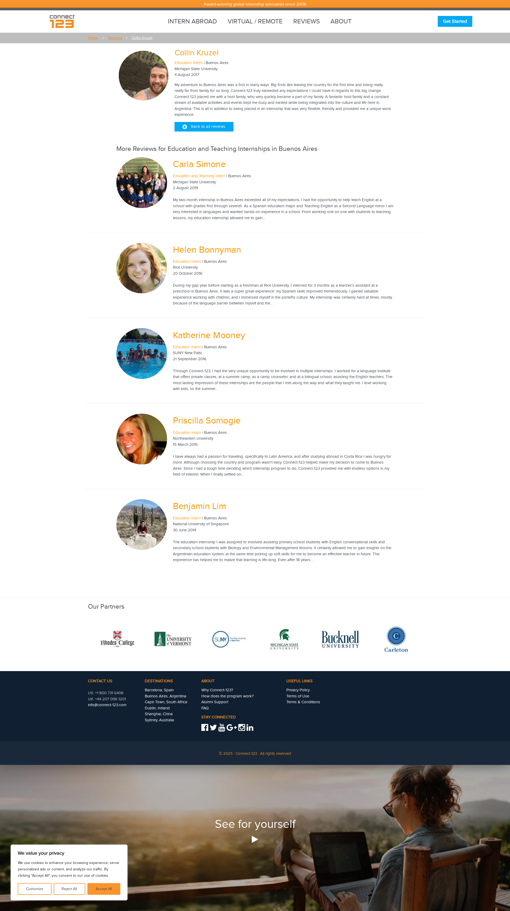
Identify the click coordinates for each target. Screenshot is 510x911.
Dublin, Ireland (157, 708)
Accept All (104, 889)
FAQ (205, 708)
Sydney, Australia (159, 720)
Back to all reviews (208, 126)
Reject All (69, 889)
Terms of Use (297, 696)
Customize (34, 889)
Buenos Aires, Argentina (165, 696)
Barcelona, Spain (159, 690)
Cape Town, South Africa (166, 702)
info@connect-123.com (107, 705)
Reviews (306, 21)
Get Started (455, 21)
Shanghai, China (159, 714)
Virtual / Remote (255, 21)
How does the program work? (227, 696)
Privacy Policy (298, 690)
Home (93, 38)
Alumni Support (214, 702)
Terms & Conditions (303, 702)
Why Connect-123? (217, 690)
